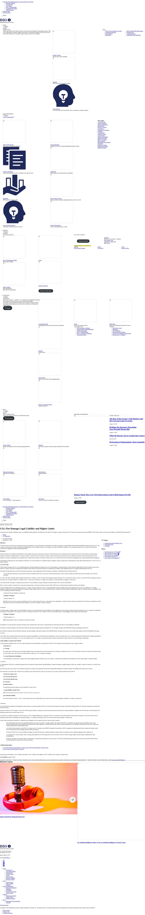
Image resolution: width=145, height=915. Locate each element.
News (4, 412)
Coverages (107, 546)
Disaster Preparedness (103, 137)
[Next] (72, 800)
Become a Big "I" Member (119, 335)
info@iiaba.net (6, 857)
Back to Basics (109, 33)
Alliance (5, 894)
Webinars (55, 82)
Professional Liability (103, 146)
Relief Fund (112, 324)
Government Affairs (43, 324)
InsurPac (41, 351)
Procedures (100, 143)
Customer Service (102, 134)
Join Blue (106, 237)
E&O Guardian (101, 141)
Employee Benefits (102, 138)
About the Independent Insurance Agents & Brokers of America (18, 1)
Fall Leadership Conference (83, 328)
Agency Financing (102, 123)
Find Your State (6, 12)
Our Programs (9, 4)
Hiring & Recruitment (8, 144)
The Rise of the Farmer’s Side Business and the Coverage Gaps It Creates (126, 420)
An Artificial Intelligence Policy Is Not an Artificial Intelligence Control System (101, 842)
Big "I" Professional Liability (10, 260)
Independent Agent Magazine (134, 35)
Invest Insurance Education (119, 332)
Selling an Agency (102, 147)
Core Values (9, 6)
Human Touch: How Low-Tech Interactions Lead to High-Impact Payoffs (102, 495)
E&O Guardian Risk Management (135, 31)
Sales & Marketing (54, 144)
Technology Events (81, 335)
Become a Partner (10, 879)
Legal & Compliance (8, 171)
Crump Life (100, 248)
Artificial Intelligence (103, 124)
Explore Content (57, 55)
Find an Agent (6, 11)
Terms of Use (6, 911)
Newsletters (41, 498)
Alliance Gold (9, 897)
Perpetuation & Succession (104, 142)
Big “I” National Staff (11, 7)
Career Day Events (117, 328)
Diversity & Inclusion (55, 225)
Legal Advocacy (10, 874)
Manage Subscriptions (8, 472)
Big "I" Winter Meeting (82, 332)
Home (4, 534)
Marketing (8, 889)
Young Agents (42, 377)
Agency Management (8, 117)
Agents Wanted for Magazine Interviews (12, 817)
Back (6, 26)
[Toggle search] (2, 524)
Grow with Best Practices (9, 225)
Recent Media (6, 498)
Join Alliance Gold (108, 240)
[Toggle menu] (7, 524)
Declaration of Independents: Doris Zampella (127, 442)
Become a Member (10, 3)
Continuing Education (110, 32)
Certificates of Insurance (103, 130)
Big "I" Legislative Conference (84, 333)
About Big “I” (9, 870)
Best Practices (101, 126)
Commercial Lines (131, 33)
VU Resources (6, 536)
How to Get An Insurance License (113, 31)
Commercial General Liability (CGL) (113, 543)
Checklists (100, 131)
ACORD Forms (101, 122)
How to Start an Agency (56, 198)
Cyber (40, 260)
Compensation (101, 132)
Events (75, 324)
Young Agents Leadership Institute (85, 329)
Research (41, 445)
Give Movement (116, 330)
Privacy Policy (6, 910)
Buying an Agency (102, 127)
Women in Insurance (82, 330)
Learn (4, 28)
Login (4, 15)
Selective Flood (125, 248)
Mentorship (108, 35)
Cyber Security (101, 135)
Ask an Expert (56, 109)
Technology (53, 171)
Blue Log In (107, 243)
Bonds (99, 247)
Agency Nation (6, 445)
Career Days (101, 128)
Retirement (5, 198)
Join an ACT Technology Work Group (122, 333)
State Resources (10, 10)
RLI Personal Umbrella (79, 248)
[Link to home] (5, 21)
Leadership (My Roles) (11, 8)
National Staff (9, 872)
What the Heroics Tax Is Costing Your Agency (127, 436)
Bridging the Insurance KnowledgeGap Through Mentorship (123, 428)
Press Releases (42, 472)
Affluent (76, 247)
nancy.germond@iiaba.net (118, 760)
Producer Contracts (102, 145)
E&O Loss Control (102, 139)
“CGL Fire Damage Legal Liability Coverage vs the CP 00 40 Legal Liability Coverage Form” (25, 747)
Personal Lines (130, 32)
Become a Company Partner (45, 404)
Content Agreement (7, 913)
